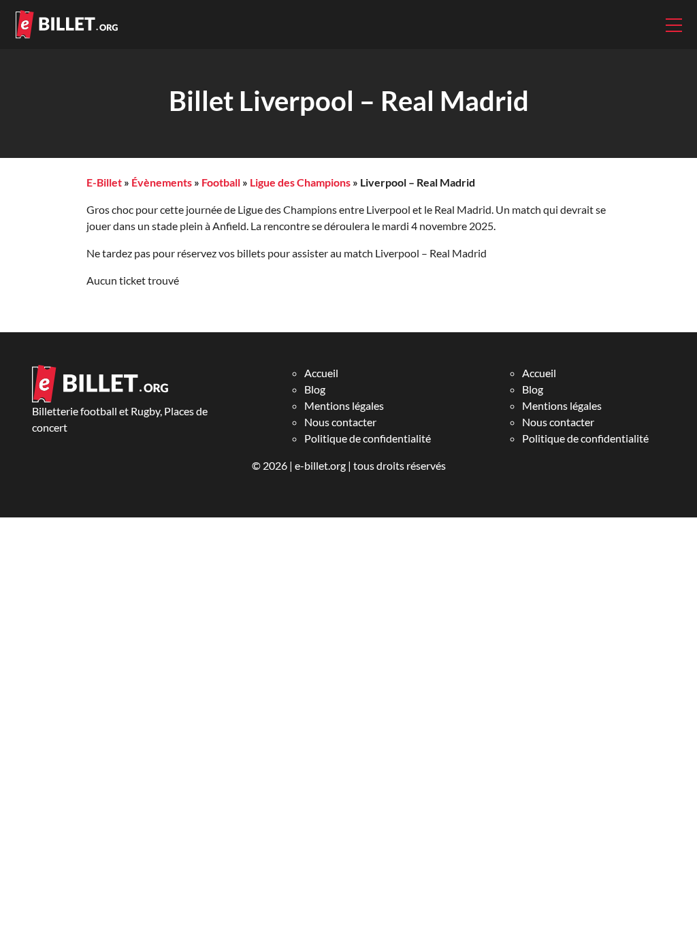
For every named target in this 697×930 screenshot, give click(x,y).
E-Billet (104, 182)
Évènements (161, 182)
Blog (314, 389)
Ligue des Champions (300, 182)
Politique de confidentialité (367, 438)
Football (220, 182)
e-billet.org (320, 465)
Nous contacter (340, 421)
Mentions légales (344, 405)
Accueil (321, 372)
